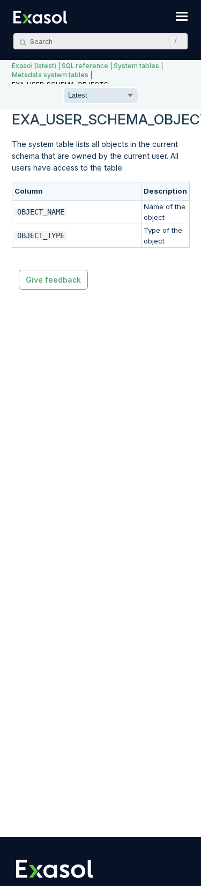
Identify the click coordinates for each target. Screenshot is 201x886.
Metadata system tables (50, 75)
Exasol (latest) (34, 66)
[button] (173, 41)
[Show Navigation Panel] (182, 16)
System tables (136, 66)
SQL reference (85, 66)
